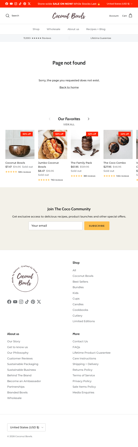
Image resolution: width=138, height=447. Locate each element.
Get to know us (17, 347)
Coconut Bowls (83, 276)
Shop (36, 29)
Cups (76, 298)
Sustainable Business (21, 369)
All (74, 270)
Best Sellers (80, 281)
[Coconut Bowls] (69, 15)
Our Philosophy (17, 352)
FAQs (76, 347)
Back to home (69, 87)
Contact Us (80, 341)
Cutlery (77, 315)
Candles (78, 304)
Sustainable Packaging (22, 364)
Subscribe (97, 225)
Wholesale (53, 29)
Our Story (13, 341)
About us (73, 29)
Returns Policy (82, 369)
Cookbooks (80, 310)
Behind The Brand (19, 375)
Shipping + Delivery (85, 364)
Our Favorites (69, 119)
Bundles (78, 287)
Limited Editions (84, 321)
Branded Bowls (17, 392)
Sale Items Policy (84, 386)
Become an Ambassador (24, 381)
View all (69, 124)
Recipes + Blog (95, 29)
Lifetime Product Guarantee (92, 352)
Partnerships (16, 386)
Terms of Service (84, 375)
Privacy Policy (82, 381)
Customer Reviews (20, 358)
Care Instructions (84, 358)
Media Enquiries (83, 392)
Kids (76, 293)
